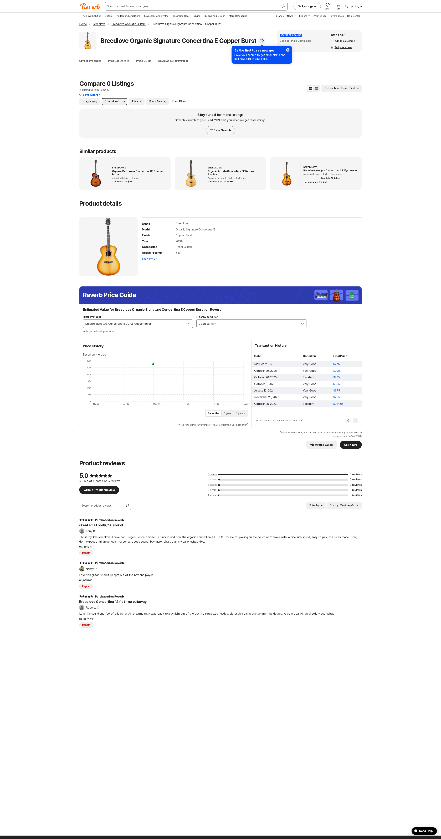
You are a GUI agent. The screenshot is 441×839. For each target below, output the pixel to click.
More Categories (238, 15)
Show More (148, 258)
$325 (336, 384)
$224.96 (338, 403)
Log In (358, 6)
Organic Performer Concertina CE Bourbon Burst (138, 173)
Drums (197, 15)
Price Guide (143, 61)
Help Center (353, 15)
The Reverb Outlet (91, 15)
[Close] (287, 50)
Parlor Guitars (184, 247)
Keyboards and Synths (156, 15)
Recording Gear (181, 15)
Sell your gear (307, 6)
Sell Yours (350, 444)
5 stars (212, 474)
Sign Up (349, 6)
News (290, 15)
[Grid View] (310, 88)
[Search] (283, 6)
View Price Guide (321, 444)
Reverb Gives (337, 15)
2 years (240, 413)
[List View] (316, 88)
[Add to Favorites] (261, 40)
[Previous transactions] (348, 420)
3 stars (212, 484)
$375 (336, 390)
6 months (213, 413)
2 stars (212, 490)
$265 (336, 397)
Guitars (108, 15)
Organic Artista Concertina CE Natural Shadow (231, 173)
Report (86, 552)
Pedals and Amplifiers (128, 15)
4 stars (212, 479)
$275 (336, 364)
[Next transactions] (355, 420)
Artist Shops (320, 15)
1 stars (212, 495)
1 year (227, 413)
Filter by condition (207, 316)
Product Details (118, 61)
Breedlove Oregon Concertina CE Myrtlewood (330, 170)
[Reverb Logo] (90, 6)
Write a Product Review (99, 490)
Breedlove (182, 223)
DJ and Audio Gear (214, 15)
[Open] (189, 323)
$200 (336, 370)
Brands (280, 15)
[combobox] (134, 324)
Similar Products (90, 61)
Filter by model (92, 316)
